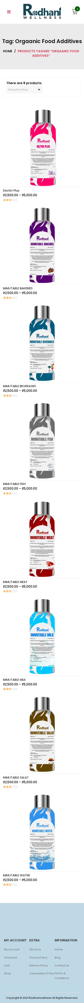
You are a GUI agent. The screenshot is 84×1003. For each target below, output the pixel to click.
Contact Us (62, 965)
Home (7, 51)
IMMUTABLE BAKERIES (18, 288)
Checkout (10, 957)
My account (11, 949)
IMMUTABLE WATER (16, 875)
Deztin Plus (11, 190)
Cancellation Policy (42, 973)
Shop (7, 973)
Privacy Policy (38, 957)
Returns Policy (38, 965)
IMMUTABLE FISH (14, 484)
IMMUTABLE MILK (14, 679)
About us (35, 949)
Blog (58, 957)
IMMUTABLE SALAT (16, 777)
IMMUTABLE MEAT (15, 582)
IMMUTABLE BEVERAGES (19, 386)
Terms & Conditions (62, 975)
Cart (7, 965)
